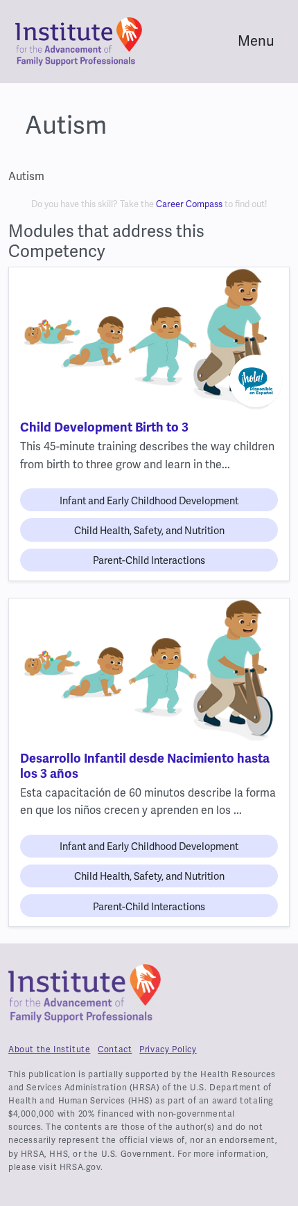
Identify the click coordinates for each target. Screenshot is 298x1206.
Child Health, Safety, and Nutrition (149, 531)
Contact (115, 1050)
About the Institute (49, 1050)
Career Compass (189, 204)
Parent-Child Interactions (149, 561)
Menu (256, 41)
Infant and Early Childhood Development (149, 501)
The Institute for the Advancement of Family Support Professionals (84, 999)
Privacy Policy (167, 1050)
